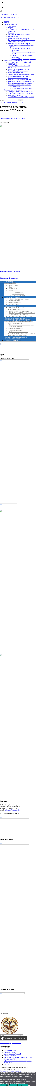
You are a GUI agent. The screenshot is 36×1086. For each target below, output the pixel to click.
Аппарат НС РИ (13, 36)
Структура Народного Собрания (18, 38)
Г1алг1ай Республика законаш (18, 71)
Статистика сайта (15, 1071)
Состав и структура (10, 24)
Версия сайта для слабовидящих (15, 1038)
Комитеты (11, 33)
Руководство (12, 26)
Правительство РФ (10, 1055)
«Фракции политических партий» (19, 34)
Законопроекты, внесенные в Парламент (21, 74)
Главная (6, 21)
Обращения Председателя (9, 278)
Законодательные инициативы (18, 76)
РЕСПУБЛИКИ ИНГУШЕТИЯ (10, 17)
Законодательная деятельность (14, 60)
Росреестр (7, 1064)
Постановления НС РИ (15, 72)
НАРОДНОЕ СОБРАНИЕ (8, 14)
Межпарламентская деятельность (22, 88)
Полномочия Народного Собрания (19, 43)
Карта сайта (4, 1071)
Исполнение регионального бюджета (20, 83)
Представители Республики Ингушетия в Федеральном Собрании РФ (21, 40)
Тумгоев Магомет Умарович (10, 271)
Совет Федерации (10, 1052)
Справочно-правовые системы (18, 78)
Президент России (10, 1050)
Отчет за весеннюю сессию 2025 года (12, 118)
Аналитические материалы (13, 90)
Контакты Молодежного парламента (24, 59)
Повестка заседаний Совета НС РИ (19, 79)
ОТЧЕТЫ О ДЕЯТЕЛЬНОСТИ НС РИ (20, 93)
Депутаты (11, 28)
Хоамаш (6, 22)
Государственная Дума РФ (12, 1054)
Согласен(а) (4, 1085)
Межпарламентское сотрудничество (19, 85)
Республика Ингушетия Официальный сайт (18, 1057)
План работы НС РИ (14, 95)
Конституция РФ (9, 1059)
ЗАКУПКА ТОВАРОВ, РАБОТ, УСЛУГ (21, 97)
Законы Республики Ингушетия (18, 69)
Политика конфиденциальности (10, 1043)
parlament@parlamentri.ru (12, 810)
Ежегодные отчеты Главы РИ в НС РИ (20, 92)
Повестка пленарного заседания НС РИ (21, 81)
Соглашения (16, 86)
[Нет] (29, 1085)
